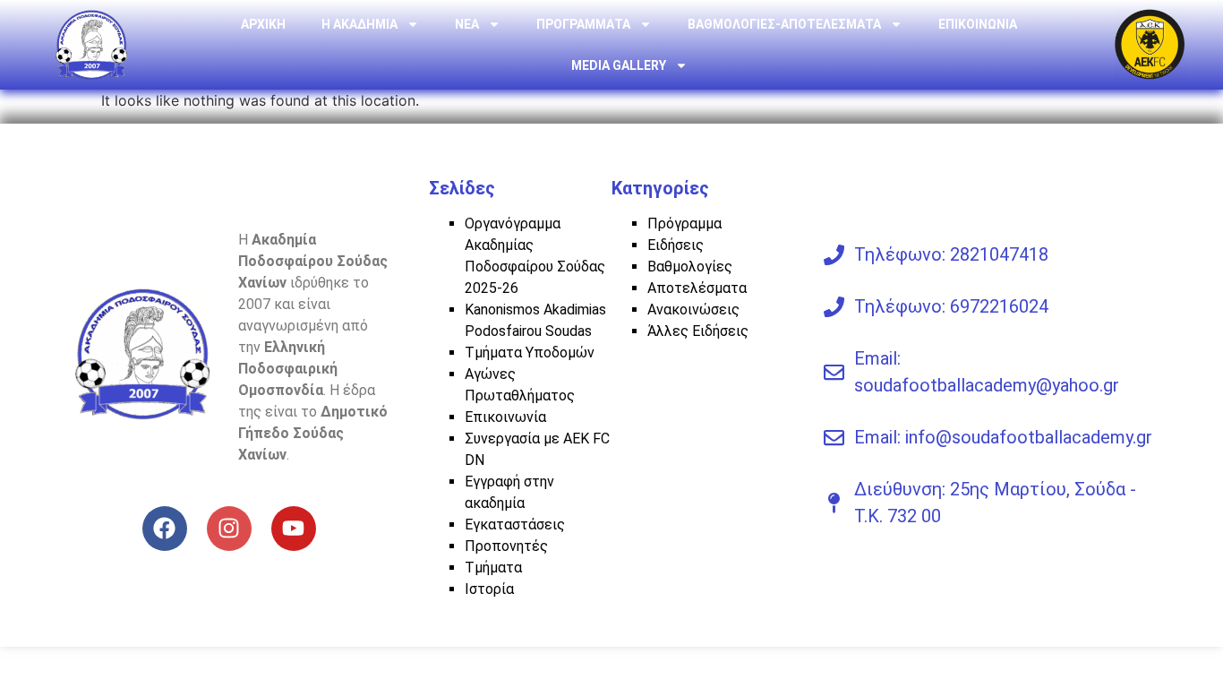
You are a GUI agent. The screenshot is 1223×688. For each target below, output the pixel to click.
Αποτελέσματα (697, 288)
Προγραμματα (583, 24)
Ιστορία (489, 589)
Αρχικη (263, 24)
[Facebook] (164, 528)
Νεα (467, 24)
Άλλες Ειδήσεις (697, 331)
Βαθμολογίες (689, 266)
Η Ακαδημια (359, 24)
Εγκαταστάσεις (515, 524)
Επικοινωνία (505, 417)
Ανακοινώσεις (693, 309)
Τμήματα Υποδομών (529, 352)
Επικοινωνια (977, 24)
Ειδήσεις (675, 245)
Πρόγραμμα (684, 223)
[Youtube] (293, 528)
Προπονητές (506, 546)
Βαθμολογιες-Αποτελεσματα (784, 24)
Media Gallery (618, 65)
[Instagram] (229, 528)
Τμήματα (493, 567)
